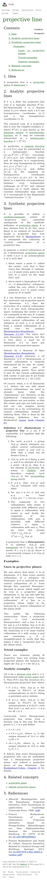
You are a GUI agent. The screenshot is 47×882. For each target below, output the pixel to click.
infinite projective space (22, 787)
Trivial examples (27, 57)
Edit (4, 872)
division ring (24, 674)
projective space (35, 253)
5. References (16, 70)
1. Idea (13, 34)
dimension (19, 85)
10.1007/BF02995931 (24, 837)
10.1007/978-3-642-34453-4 (27, 852)
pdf (38, 810)
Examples (19, 46)
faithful (31, 470)
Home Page (6, 10)
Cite (36, 874)
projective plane (28, 225)
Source (11, 877)
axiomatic (20, 217)
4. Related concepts (20, 65)
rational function (34, 146)
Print (4, 877)
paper (23, 420)
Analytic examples (28, 61)
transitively (12, 547)
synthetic (9, 217)
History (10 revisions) (24, 874)
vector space (32, 677)
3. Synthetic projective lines (25, 42)
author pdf (15, 854)
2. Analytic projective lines (24, 38)
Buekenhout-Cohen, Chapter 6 (22, 768)
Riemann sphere (13, 132)
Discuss (11, 872)
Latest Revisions (27, 10)
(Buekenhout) (33, 236)
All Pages (15, 10)
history (23, 864)
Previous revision (22, 872)
